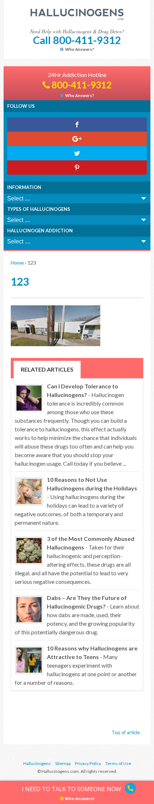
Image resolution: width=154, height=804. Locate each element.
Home (17, 263)
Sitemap (63, 763)
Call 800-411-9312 (77, 40)
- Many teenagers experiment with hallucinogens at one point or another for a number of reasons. (76, 665)
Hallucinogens (37, 763)
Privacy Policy (88, 763)
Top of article (126, 732)
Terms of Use (118, 763)
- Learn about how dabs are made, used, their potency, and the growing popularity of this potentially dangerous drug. (77, 614)
